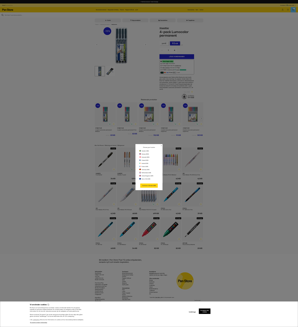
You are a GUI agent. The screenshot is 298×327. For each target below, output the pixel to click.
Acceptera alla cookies (204, 311)
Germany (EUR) (145, 169)
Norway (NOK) (145, 154)
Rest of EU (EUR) (146, 179)
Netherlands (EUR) (146, 172)
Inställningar (192, 312)
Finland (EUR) (145, 160)
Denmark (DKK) (145, 157)
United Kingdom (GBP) (147, 175)
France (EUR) (145, 166)
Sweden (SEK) (145, 151)
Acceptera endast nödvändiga (38, 322)
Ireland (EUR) (145, 163)
